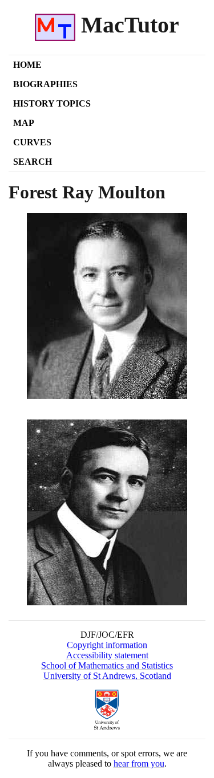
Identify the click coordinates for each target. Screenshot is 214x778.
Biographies (45, 84)
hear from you (139, 763)
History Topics (52, 103)
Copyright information (107, 645)
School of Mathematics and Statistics (107, 665)
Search (32, 161)
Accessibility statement (107, 655)
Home (27, 65)
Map (23, 123)
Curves (32, 142)
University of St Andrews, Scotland (107, 676)
